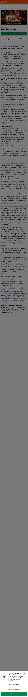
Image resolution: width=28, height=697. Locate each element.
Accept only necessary (14, 689)
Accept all (14, 694)
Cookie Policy (11, 680)
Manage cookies (14, 684)
